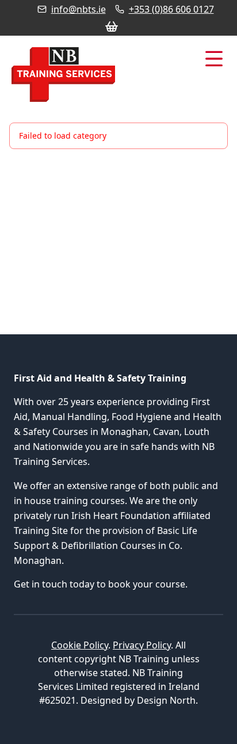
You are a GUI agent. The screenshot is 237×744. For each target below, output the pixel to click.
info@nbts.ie (78, 9)
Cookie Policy (79, 645)
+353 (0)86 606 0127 (171, 9)
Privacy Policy (142, 645)
